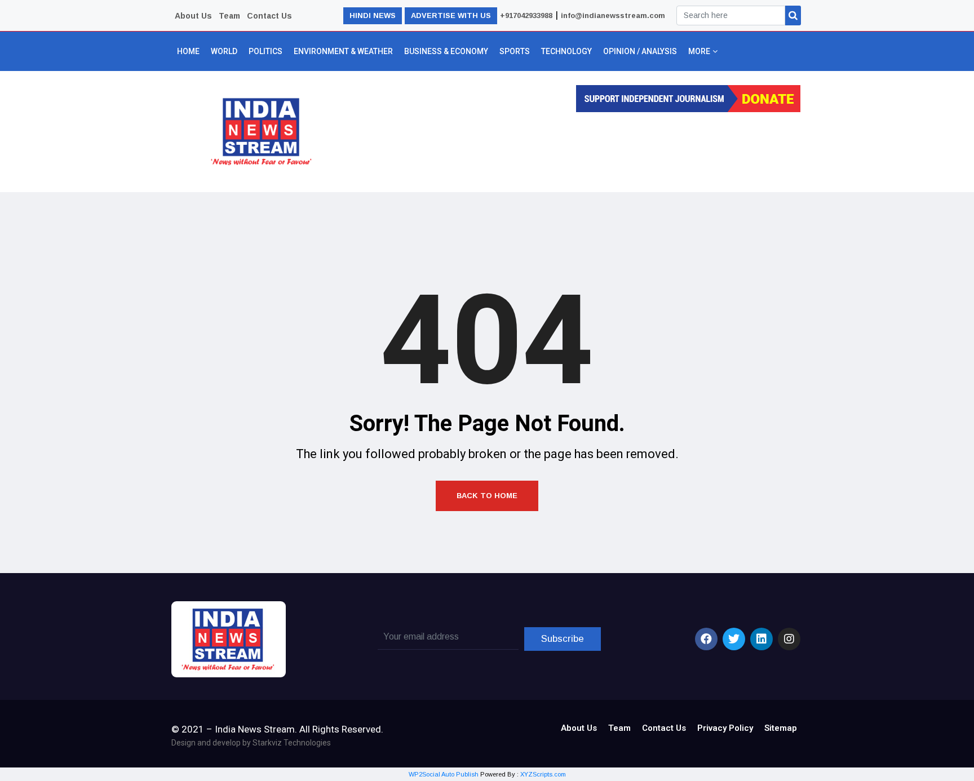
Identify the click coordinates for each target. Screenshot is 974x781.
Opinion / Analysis (640, 51)
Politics (265, 51)
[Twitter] (734, 639)
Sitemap (780, 728)
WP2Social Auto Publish (444, 774)
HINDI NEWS (372, 15)
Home (188, 51)
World (224, 51)
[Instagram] (789, 639)
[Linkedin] (761, 639)
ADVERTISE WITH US (451, 15)
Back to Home (487, 495)
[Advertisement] (567, 148)
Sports (514, 51)
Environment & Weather (343, 51)
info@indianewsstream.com (613, 15)
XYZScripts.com (543, 774)
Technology (566, 51)
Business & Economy (446, 51)
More (699, 51)
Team (229, 15)
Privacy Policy (725, 728)
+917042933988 (526, 15)
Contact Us (269, 15)
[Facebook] (706, 639)
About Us (193, 15)
